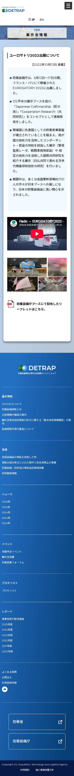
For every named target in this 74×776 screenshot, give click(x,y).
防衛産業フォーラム (13, 562)
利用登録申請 (9, 682)
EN (42, 19)
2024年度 (7, 629)
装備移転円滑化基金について (18, 428)
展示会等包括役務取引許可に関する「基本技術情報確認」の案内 (36, 421)
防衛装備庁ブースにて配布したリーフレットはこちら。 (39, 306)
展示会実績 (8, 556)
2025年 (6, 507)
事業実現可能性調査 (13, 618)
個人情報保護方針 (45, 769)
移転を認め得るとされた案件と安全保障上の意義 (29, 462)
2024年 (6, 512)
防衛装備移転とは (12, 409)
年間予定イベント (12, 551)
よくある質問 (9, 671)
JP (33, 19)
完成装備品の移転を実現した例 (19, 457)
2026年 (6, 501)
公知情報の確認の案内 (14, 414)
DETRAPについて (12, 403)
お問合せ (7, 677)
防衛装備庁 (21, 741)
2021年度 (7, 645)
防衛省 (18, 722)
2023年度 (7, 635)
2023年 (6, 517)
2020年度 (7, 651)
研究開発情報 (9, 473)
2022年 (6, 523)
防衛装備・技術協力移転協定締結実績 (23, 467)
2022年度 (7, 640)
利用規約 (24, 769)
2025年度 (7, 624)
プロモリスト (9, 590)
